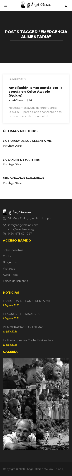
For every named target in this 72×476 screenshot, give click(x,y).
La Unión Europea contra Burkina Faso (29, 340)
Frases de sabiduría (15, 281)
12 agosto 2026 (11, 305)
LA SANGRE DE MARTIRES (21, 159)
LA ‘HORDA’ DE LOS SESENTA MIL (27, 141)
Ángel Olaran (16, 100)
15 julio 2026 (10, 331)
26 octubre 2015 (17, 79)
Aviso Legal (10, 275)
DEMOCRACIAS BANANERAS (23, 178)
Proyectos (10, 262)
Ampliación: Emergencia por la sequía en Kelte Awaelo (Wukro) (36, 92)
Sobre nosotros (13, 250)
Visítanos (9, 268)
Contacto (9, 256)
